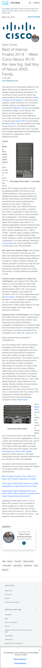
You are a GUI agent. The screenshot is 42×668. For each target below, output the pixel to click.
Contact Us (8, 594)
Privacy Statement (20, 659)
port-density (28, 565)
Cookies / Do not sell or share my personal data (18, 631)
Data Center (15, 8)
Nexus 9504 (10, 124)
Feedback (8, 614)
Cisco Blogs (15, 3)
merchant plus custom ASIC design (17, 451)
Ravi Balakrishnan (10, 81)
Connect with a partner (12, 602)
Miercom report (28, 561)
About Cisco (9, 590)
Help (6, 618)
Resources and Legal (13, 609)
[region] (21, 657)
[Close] (39, 650)
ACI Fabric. (10, 297)
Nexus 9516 (21, 121)
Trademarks (9, 639)
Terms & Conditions (11, 622)
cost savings (7, 243)
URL (23, 333)
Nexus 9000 (7, 565)
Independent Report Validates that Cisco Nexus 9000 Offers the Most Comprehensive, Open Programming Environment (21, 493)
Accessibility (9, 635)
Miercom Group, (21, 108)
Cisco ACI (18, 561)
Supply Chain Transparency (14, 643)
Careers (7, 598)
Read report (23, 400)
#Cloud (9, 561)
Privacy (7, 626)
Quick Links (9, 585)
